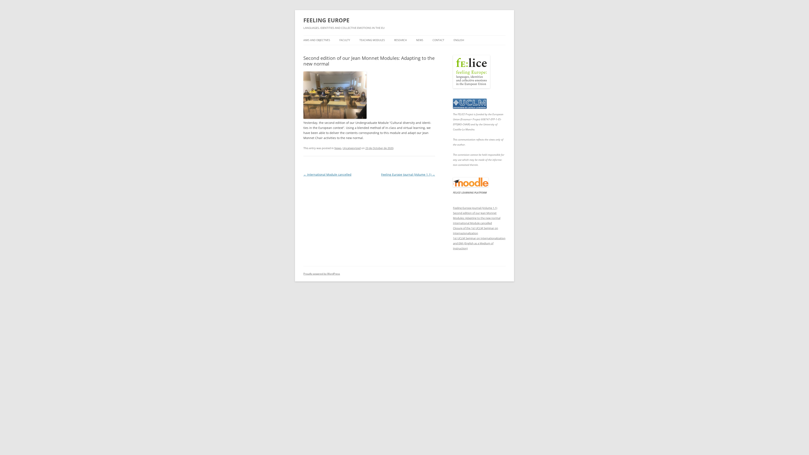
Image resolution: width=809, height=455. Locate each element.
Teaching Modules (372, 40)
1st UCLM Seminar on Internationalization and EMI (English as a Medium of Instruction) (479, 243)
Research (400, 40)
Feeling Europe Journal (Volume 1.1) (408, 175)
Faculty (344, 40)
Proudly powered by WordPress (321, 274)
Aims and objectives (316, 40)
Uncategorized (352, 148)
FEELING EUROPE (326, 20)
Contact (438, 40)
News (419, 40)
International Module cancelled (327, 175)
